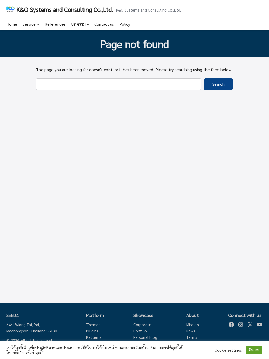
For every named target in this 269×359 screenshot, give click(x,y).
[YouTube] (259, 324)
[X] (250, 324)
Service (29, 24)
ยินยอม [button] (254, 350)
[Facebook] (231, 324)
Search (218, 84)
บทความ (78, 24)
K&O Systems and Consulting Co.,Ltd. (64, 9)
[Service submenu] (38, 24)
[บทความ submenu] (88, 24)
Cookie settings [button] (228, 350)
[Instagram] (240, 324)
